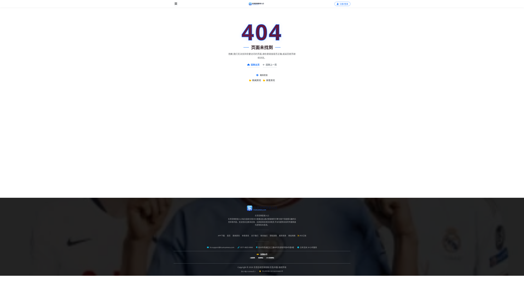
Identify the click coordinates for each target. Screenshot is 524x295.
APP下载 (221, 235)
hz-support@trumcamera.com (221, 247)
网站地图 (291, 235)
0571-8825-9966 (246, 247)
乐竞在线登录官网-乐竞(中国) (266, 267)
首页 (228, 235)
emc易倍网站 (270, 258)
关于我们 (254, 235)
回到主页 (255, 64)
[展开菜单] (176, 4)
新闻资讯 (256, 80)
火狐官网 (252, 258)
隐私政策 (273, 235)
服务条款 (282, 235)
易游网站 (260, 258)
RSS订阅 (303, 235)
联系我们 (264, 235)
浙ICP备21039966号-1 (248, 271)
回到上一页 (271, 64)
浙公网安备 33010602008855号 (272, 271)
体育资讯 (270, 80)
